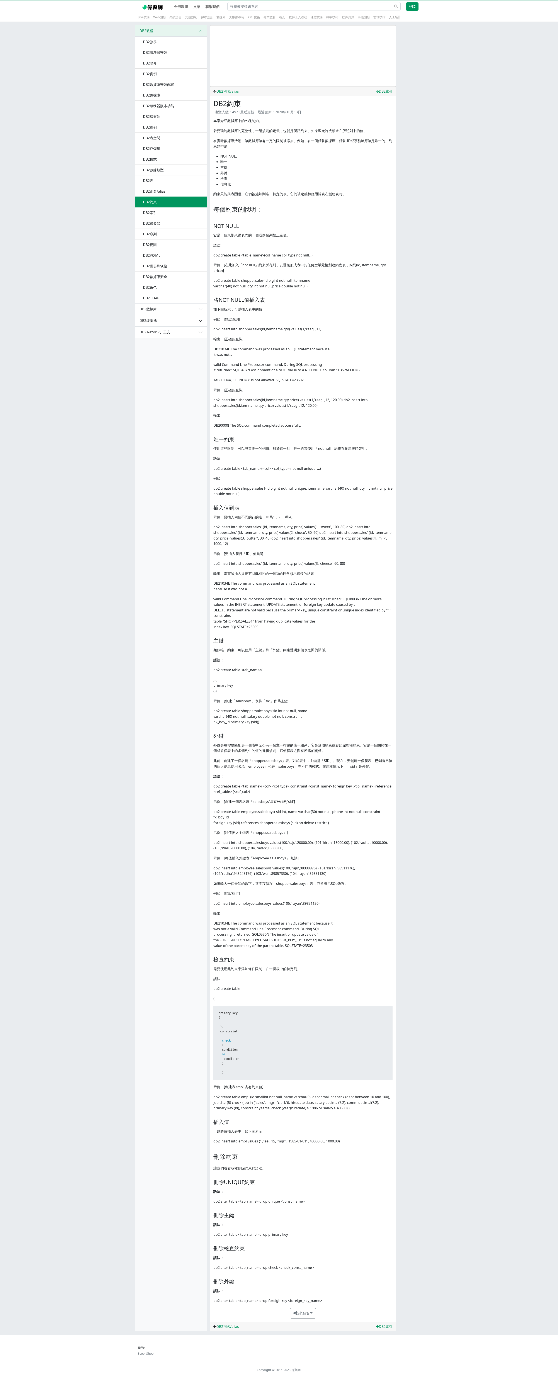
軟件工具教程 (298, 17)
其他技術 (191, 17)
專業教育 (270, 17)
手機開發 (364, 17)
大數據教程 (236, 17)
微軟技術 (332, 17)
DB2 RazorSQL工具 (155, 332)
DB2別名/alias (227, 91)
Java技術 (144, 17)
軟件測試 (348, 17)
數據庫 (221, 17)
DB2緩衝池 (148, 320)
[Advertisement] (303, 56)
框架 (282, 17)
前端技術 (379, 17)
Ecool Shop (146, 1353)
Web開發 (159, 17)
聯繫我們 (212, 6)
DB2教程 (146, 30)
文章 (196, 6)
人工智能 (395, 17)
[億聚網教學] (153, 6)
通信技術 (317, 17)
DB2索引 (386, 91)
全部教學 (181, 6)
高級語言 (175, 17)
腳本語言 (207, 17)
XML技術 (254, 17)
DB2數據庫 (148, 309)
